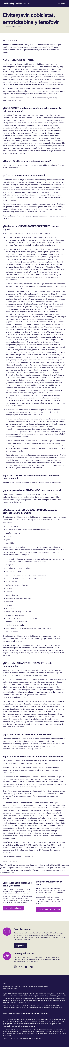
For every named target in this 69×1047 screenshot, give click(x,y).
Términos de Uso (38, 870)
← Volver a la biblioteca (12, 27)
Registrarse (20, 946)
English (5, 983)
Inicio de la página (10, 861)
